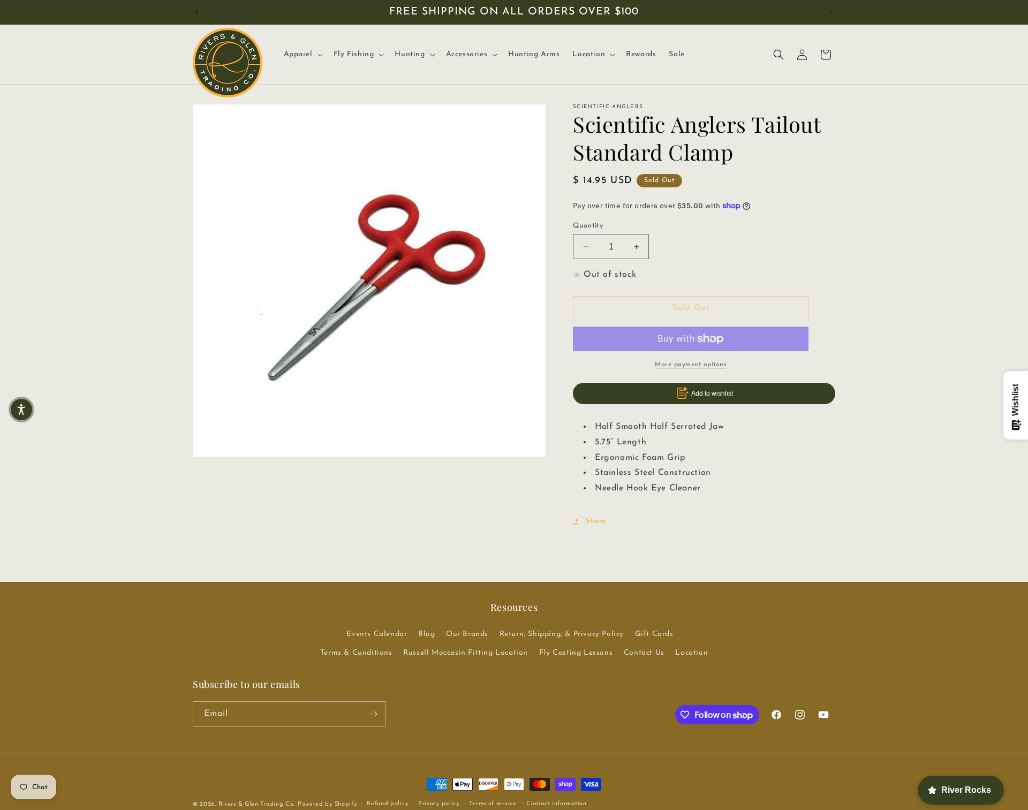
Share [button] (595, 521)
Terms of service (492, 804)
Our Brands (467, 634)
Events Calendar (376, 634)
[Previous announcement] (196, 12)
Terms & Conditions (356, 653)
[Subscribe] (373, 713)
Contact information (556, 804)
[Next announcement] (831, 12)
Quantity (588, 225)
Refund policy (387, 804)
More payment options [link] (691, 364)
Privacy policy (438, 804)
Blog (426, 634)
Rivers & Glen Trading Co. (257, 804)
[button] (302, 54)
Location (691, 653)
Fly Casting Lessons (576, 653)
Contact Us (644, 653)
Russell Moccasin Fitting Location (465, 653)
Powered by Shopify (327, 804)
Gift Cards (654, 634)
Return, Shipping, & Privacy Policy (562, 634)
